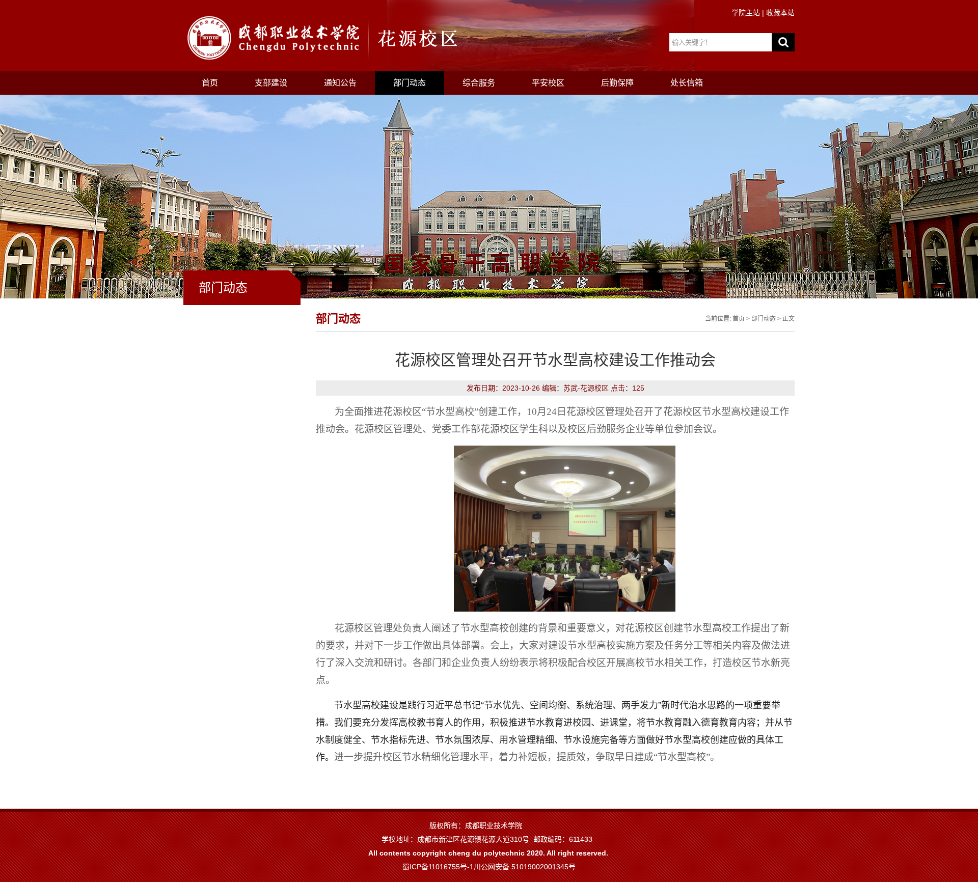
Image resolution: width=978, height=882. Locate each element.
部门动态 (409, 82)
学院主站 (745, 13)
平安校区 (548, 82)
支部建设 (271, 82)
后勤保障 (617, 82)
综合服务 (479, 82)
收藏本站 (780, 13)
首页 (210, 82)
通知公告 (340, 82)
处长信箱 (686, 82)
